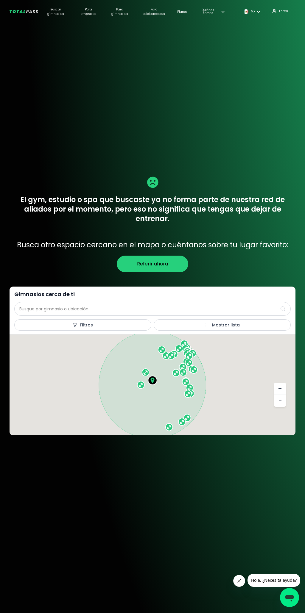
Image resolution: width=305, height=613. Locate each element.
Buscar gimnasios (55, 11)
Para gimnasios (119, 11)
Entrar (283, 11)
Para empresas (89, 11)
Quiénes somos (208, 12)
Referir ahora (152, 263)
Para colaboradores (154, 11)
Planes (182, 12)
